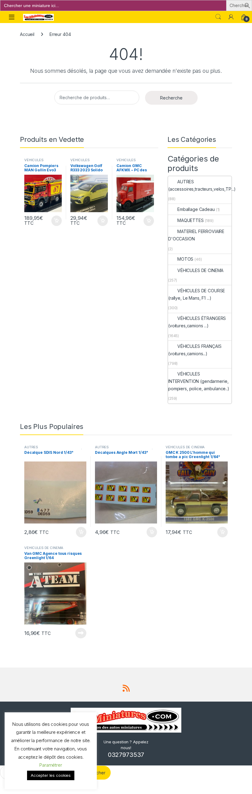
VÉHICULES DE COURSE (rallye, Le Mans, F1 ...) (196, 294)
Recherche (171, 97)
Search (218, 17)
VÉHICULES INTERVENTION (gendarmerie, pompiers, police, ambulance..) (198, 381)
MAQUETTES (190, 220)
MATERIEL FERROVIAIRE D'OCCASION (196, 235)
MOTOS (185, 259)
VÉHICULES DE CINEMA (200, 270)
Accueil (27, 34)
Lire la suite (80, 633)
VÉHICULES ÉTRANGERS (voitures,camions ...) (197, 322)
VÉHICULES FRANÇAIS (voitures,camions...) (194, 350)
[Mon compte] (231, 17)
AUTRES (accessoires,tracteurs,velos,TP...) (202, 185)
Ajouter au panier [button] (55, 221)
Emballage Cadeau (196, 209)
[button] (247, 5)
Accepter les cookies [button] (51, 775)
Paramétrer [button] (50, 765)
